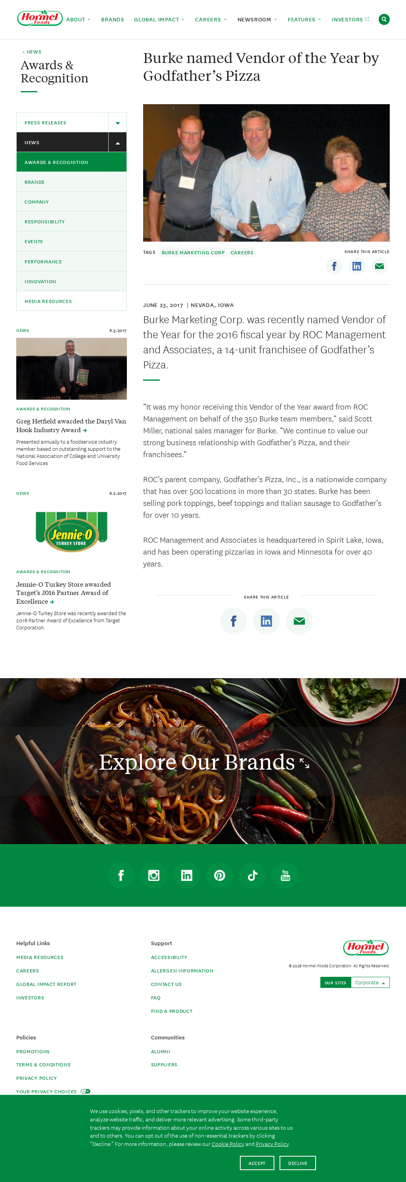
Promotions (33, 1051)
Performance (43, 261)
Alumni (160, 1051)
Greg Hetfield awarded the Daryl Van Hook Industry (71, 425)
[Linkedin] (357, 266)
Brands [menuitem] (112, 19)
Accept (257, 1163)
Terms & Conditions (43, 1064)
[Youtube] (285, 875)
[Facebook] (334, 266)
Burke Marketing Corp (193, 252)
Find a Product (172, 1010)
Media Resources (48, 301)
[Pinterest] (219, 875)
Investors (30, 997)
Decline (298, 1163)
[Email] (379, 266)
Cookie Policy (228, 1143)
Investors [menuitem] (348, 19)
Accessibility (169, 957)
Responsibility (45, 221)
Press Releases (46, 122)
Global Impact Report (46, 984)
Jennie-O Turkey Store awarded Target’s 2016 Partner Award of (63, 593)
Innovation (40, 281)
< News (32, 52)
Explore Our (199, 761)
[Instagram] (153, 875)
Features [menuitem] (303, 19)
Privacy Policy (36, 1077)
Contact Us (166, 984)
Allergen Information (182, 970)
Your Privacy (47, 1091)
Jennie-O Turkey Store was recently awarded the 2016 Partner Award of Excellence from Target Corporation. (71, 620)
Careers (242, 252)
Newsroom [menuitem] (255, 19)
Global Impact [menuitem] (157, 19)
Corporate (367, 982)
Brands (35, 181)
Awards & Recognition (56, 162)
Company (37, 201)
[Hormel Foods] (40, 18)
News (32, 142)
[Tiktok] (252, 875)
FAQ (156, 997)
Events (34, 241)
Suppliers (164, 1064)
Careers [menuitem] (209, 19)
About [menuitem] (76, 19)
